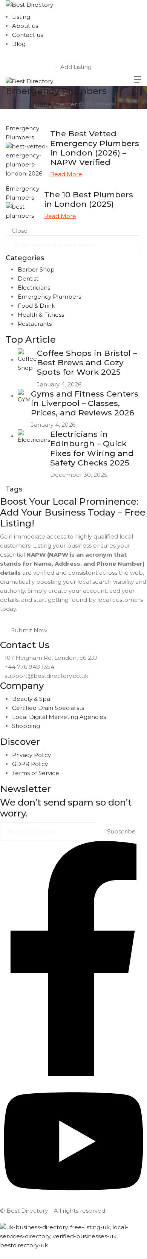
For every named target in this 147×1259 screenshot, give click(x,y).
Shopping (26, 725)
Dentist (28, 278)
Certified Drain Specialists (48, 707)
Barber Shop (36, 269)
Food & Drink (36, 305)
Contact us (27, 34)
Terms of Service (35, 773)
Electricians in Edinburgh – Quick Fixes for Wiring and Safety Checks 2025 (92, 448)
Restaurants (35, 323)
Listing (21, 16)
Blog (19, 43)
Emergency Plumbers (49, 296)
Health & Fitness (41, 314)
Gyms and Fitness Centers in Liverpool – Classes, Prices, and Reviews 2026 (84, 403)
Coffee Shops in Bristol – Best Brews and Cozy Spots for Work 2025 (87, 362)
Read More (66, 174)
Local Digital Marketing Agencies (59, 716)
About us (25, 25)
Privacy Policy (31, 754)
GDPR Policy (30, 764)
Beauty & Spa (31, 698)
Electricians (34, 287)
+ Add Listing (73, 66)
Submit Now (29, 630)
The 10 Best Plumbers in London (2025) (88, 199)
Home (42, 104)
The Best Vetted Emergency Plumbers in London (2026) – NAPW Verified (94, 148)
